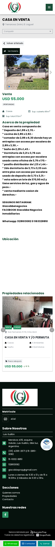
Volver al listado (14, 43)
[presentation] (3, 330)
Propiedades (9, 496)
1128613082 (13, 464)
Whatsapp (12, 543)
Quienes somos (11, 492)
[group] (27, 72)
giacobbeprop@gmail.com (22, 469)
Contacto (8, 499)
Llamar (46, 543)
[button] (51, 72)
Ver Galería (12, 51)
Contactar (30, 543)
